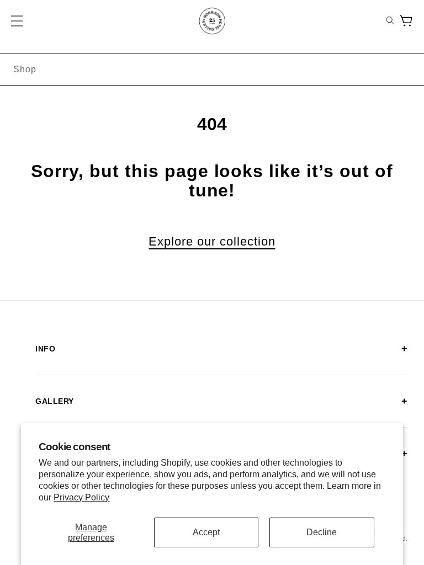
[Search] (390, 21)
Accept (206, 532)
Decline (321, 532)
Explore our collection (212, 242)
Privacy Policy (81, 497)
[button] (17, 21)
